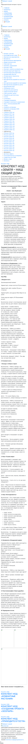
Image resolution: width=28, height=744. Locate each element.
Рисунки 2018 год (9, 136)
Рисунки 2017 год (9, 135)
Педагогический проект (11, 91)
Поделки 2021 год (9, 121)
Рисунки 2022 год (9, 143)
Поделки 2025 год (9, 128)
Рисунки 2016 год (9, 133)
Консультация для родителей (12, 72)
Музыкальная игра (9, 86)
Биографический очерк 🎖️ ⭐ (12, 55)
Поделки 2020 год (9, 119)
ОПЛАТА (6, 20)
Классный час (8, 64)
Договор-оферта (8, 154)
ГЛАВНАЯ (6, 8)
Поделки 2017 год (9, 114)
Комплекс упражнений (10, 65)
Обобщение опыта (9, 88)
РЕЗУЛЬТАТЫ (7, 18)
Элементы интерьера (10, 107)
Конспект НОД (8, 67)
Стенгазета (7, 98)
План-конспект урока (10, 93)
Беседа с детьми (9, 53)
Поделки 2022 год (9, 122)
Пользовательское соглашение (13, 155)
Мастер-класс (8, 77)
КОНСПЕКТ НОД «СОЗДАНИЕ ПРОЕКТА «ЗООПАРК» (12, 708)
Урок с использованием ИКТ (12, 103)
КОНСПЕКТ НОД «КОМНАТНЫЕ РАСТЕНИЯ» (9, 696)
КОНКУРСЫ (7, 9)
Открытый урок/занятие (11, 90)
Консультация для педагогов (12, 71)
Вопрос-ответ (8, 159)
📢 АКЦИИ (7, 21)
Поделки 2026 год (9, 129)
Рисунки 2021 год (9, 141)
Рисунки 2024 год (9, 147)
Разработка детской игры (11, 95)
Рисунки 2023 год (9, 145)
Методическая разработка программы (15, 83)
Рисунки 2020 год (9, 140)
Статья (6, 97)
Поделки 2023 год (9, 124)
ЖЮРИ (6, 11)
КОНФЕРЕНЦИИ (8, 16)
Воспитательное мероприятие (12, 60)
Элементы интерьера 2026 (11, 109)
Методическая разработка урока (13, 84)
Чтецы (6, 105)
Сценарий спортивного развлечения (14, 102)
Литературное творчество (11, 76)
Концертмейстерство (10, 74)
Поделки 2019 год (9, 117)
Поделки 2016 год (9, 112)
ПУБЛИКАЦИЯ (8, 15)
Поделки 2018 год (9, 116)
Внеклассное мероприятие (11, 57)
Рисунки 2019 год (9, 138)
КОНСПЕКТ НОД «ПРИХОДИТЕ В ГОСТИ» (13, 719)
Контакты (6, 160)
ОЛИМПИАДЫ (8, 13)
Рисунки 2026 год (9, 150)
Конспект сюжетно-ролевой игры (13, 69)
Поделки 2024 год (9, 126)
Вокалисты (7, 58)
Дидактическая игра (10, 62)
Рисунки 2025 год (9, 148)
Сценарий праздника (10, 100)
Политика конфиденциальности (14, 739)
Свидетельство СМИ (10, 157)
